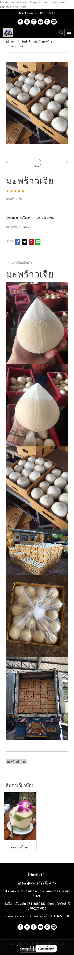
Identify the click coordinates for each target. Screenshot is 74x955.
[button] (60, 32)
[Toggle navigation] (69, 32)
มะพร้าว (25, 227)
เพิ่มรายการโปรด (19, 217)
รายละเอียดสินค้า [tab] (20, 262)
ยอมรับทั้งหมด (46, 948)
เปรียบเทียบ (47, 217)
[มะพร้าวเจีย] (37, 103)
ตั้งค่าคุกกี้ (25, 948)
